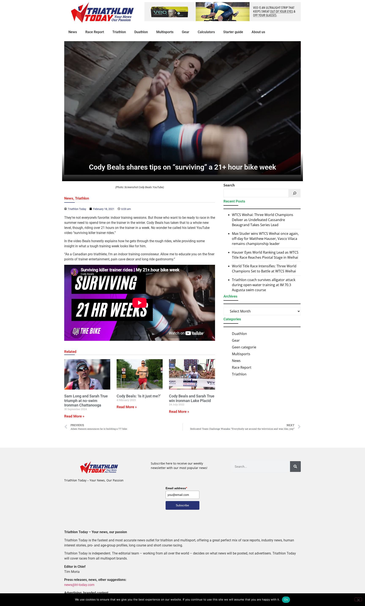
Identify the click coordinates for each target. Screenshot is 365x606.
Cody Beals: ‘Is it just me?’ (139, 396)
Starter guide (233, 32)
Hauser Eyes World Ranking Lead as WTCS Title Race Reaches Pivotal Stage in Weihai (265, 255)
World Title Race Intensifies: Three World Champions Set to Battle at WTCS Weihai (264, 268)
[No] (358, 599)
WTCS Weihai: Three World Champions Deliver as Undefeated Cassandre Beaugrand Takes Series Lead (262, 219)
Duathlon (141, 32)
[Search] (295, 193)
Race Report (94, 32)
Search (229, 185)
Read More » (74, 416)
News (72, 32)
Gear (185, 32)
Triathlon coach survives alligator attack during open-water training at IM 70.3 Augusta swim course (263, 284)
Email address (176, 488)
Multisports (164, 32)
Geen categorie (244, 347)
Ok (286, 599)
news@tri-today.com (79, 585)
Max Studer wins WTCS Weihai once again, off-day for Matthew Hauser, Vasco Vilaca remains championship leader (265, 238)
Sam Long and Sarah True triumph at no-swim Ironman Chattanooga (86, 400)
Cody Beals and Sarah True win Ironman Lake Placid (191, 398)
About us (258, 32)
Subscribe (182, 505)
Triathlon (119, 32)
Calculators (206, 32)
